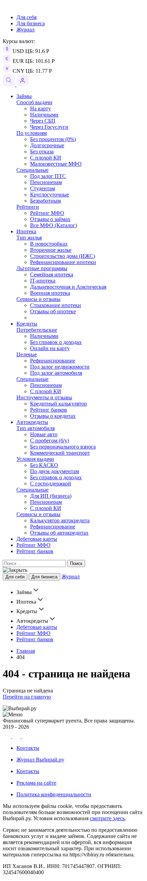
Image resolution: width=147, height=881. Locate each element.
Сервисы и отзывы (38, 299)
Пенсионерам (46, 182)
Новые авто (43, 434)
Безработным (45, 201)
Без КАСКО (44, 465)
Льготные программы (41, 268)
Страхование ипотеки (55, 305)
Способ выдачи (34, 102)
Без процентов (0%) (53, 139)
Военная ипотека (50, 293)
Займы (24, 96)
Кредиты (26, 324)
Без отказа (42, 151)
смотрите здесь (107, 818)
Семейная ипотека (51, 274)
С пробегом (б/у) (49, 440)
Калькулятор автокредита (60, 520)
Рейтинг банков (48, 410)
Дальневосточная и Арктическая (68, 287)
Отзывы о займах (50, 219)
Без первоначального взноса (63, 447)
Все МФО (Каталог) (53, 225)
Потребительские (36, 330)
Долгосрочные (47, 145)
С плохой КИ (45, 158)
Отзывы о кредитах (53, 416)
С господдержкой (50, 483)
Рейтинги (27, 207)
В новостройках (49, 244)
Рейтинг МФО (47, 213)
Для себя (26, 17)
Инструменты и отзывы (44, 397)
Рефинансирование (52, 360)
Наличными (44, 115)
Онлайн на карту (50, 348)
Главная (25, 651)
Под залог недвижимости (60, 367)
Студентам (42, 188)
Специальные (32, 170)
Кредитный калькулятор (58, 404)
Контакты (27, 748)
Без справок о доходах (56, 342)
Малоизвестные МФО (56, 164)
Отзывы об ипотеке (53, 311)
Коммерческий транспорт (60, 453)
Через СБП (42, 121)
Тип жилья (29, 237)
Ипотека (26, 231)
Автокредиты (32, 422)
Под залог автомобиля (56, 373)
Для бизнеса (30, 23)
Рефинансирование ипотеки (63, 262)
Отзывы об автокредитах (59, 533)
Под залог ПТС (48, 176)
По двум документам (54, 471)
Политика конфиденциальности (53, 794)
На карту (40, 108)
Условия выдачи (35, 459)
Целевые (26, 354)
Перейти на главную (27, 697)
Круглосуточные (49, 194)
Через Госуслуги (49, 127)
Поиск (76, 563)
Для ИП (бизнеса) (50, 496)
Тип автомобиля (35, 428)
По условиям (31, 133)
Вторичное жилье (50, 250)
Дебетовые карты (36, 539)
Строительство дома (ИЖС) (62, 256)
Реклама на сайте (36, 783)
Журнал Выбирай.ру (40, 759)
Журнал (25, 29)
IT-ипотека (42, 281)
